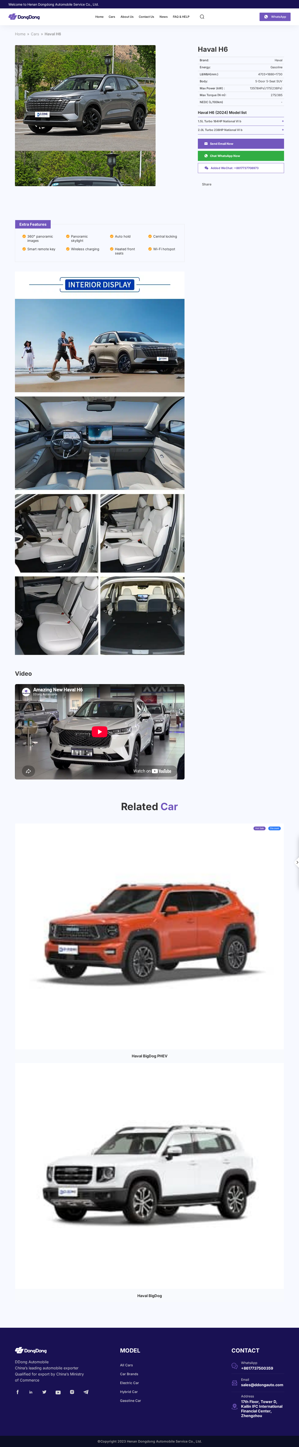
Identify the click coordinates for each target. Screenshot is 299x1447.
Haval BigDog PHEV (149, 1056)
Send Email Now (218, 143)
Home (99, 16)
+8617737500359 (257, 1368)
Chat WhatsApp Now (222, 156)
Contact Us (146, 16)
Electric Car (129, 1383)
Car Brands (129, 1374)
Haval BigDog (149, 1295)
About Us (127, 16)
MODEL (130, 1350)
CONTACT (245, 1350)
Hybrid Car (129, 1392)
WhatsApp (278, 16)
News (164, 16)
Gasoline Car (130, 1401)
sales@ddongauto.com (262, 1384)
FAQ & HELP (181, 16)
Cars (112, 16)
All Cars (126, 1365)
